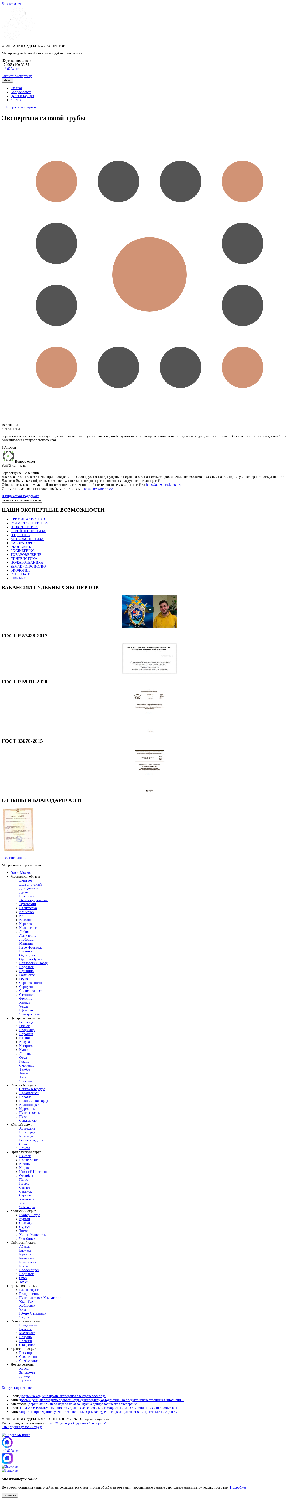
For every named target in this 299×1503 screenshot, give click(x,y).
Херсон (24, 1368)
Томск (23, 1282)
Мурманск (27, 1109)
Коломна (25, 920)
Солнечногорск (30, 990)
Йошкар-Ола (28, 1160)
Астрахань (27, 1128)
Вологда (25, 1097)
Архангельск (29, 1093)
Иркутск (25, 1254)
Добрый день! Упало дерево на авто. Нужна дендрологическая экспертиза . (82, 1404)
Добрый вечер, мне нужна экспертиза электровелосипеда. (62, 1396)
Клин (23, 916)
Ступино (26, 994)
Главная (16, 88)
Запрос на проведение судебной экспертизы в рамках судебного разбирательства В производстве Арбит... (98, 1412)
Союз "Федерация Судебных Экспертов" (76, 1423)
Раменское (27, 975)
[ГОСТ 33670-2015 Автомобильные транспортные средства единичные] (149, 791)
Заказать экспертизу (17, 76)
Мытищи (26, 943)
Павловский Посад (33, 963)
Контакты (18, 100)
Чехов (23, 1006)
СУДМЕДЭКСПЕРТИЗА (29, 523)
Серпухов (26, 987)
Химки (24, 1002)
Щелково (26, 1010)
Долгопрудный (30, 884)
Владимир (27, 1030)
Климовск (26, 912)
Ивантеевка (28, 908)
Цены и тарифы (22, 96)
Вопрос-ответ (21, 92)
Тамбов (24, 1069)
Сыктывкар (28, 1120)
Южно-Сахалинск (32, 1313)
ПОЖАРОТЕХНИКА (27, 562)
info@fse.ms (10, 68)
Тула (22, 1077)
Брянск (24, 1026)
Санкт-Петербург (32, 1089)
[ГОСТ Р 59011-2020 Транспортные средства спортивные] (149, 732)
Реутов (24, 979)
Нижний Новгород (33, 1171)
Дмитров (26, 880)
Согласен (10, 1495)
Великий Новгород (33, 1101)
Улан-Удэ (26, 1301)
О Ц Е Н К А (20, 535)
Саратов (25, 1195)
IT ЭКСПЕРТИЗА (24, 527)
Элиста (24, 1148)
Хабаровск (27, 1305)
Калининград (29, 1105)
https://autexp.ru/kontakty (163, 484)
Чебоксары (27, 1207)
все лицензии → (14, 858)
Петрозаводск (29, 1112)
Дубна (24, 892)
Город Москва (21, 872)
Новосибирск (29, 1270)
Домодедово (28, 888)
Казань (24, 1164)
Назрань (25, 1337)
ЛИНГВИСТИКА (24, 558)
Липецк (25, 1053)
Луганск (25, 1380)
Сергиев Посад (30, 983)
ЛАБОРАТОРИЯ (23, 543)
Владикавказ (28, 1325)
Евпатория (27, 1353)
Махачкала (27, 1333)
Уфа (22, 1203)
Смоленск (26, 1065)
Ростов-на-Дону (31, 1140)
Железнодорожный (33, 900)
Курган (24, 1219)
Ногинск (25, 951)
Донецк (25, 1376)
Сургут (24, 1227)
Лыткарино (27, 935)
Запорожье (27, 1372)
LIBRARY (18, 578)
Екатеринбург (29, 1215)
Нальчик (25, 1341)
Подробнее (238, 1487)
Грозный (25, 1329)
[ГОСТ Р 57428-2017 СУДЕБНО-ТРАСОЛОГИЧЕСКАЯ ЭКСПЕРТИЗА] (149, 672)
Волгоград (27, 1132)
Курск (23, 1049)
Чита (22, 1309)
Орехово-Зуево (30, 959)
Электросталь (29, 1014)
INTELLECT (20, 574)
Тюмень (25, 1231)
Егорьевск (27, 896)
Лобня (24, 931)
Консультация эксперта (19, 1388)
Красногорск (29, 927)
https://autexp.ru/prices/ (97, 488)
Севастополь (28, 1356)
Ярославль (27, 1081)
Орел (23, 1057)
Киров (24, 1168)
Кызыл (24, 1266)
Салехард (26, 1223)
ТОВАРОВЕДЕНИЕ (26, 554)
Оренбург (26, 1175)
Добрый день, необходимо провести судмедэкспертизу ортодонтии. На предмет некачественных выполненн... (101, 1400)
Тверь (23, 1073)
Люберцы (26, 939)
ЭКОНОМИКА (22, 547)
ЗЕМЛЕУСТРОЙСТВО (28, 566)
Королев (25, 924)
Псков (23, 1116)
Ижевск (25, 1156)
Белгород (26, 1022)
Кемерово (26, 1258)
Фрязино (25, 998)
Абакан (24, 1246)
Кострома (26, 1046)
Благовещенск (29, 1290)
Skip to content (12, 3)
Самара (24, 1187)
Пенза (23, 1179)
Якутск (24, 1317)
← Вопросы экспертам (19, 107)
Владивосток (29, 1294)
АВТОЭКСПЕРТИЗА (27, 539)
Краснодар (27, 1136)
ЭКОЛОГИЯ (20, 570)
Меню (7, 80)
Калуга (24, 1042)
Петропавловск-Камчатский (40, 1297)
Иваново (25, 1038)
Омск (23, 1278)
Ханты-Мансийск (32, 1234)
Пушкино (26, 971)
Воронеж (26, 1034)
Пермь (24, 1183)
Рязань (24, 1061)
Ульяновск (27, 1199)
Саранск (25, 1191)
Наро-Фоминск (30, 947)
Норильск (26, 1274)
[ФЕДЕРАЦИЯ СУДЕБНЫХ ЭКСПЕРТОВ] (18, 38)
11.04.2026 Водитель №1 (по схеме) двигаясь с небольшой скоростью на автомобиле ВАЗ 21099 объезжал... (99, 1408)
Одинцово (27, 955)
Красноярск (28, 1262)
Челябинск (27, 1238)
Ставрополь (28, 1345)
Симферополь (29, 1360)
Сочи (23, 1144)
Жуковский (27, 904)
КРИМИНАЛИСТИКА (28, 519)
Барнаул (25, 1250)
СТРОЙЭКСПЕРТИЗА (28, 531)
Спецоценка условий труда (22, 1427)
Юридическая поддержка (20, 496)
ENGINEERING (23, 551)
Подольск (26, 967)
